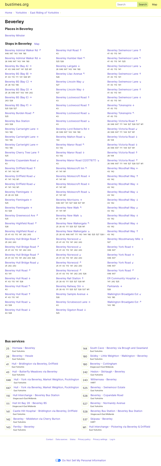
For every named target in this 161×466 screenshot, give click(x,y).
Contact (49, 439)
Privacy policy (84, 439)
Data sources (61, 439)
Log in (112, 439)
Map (154, 4)
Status (72, 439)
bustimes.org (17, 4)
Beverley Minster (15, 35)
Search (120, 3)
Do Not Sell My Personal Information (84, 460)
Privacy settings (100, 439)
